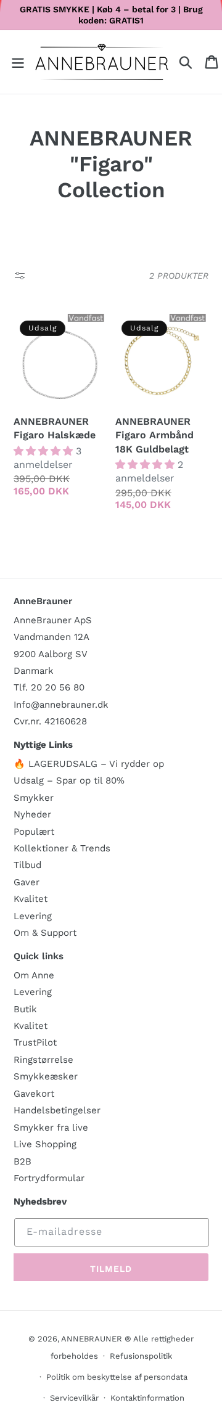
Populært (34, 831)
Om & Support (45, 932)
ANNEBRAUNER (91, 1338)
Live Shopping (45, 1144)
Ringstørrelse (43, 1059)
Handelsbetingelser (57, 1110)
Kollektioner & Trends (62, 848)
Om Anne (34, 975)
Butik (25, 1009)
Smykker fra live (51, 1127)
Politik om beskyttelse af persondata (116, 1377)
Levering (33, 916)
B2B (22, 1161)
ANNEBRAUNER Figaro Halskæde (55, 428)
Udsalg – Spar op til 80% (69, 780)
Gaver (26, 882)
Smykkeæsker (46, 1076)
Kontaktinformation (147, 1398)
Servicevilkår (74, 1398)
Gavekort (34, 1093)
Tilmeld (111, 1269)
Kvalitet (30, 898)
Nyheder (32, 814)
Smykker (34, 797)
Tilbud (27, 864)
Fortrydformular (49, 1178)
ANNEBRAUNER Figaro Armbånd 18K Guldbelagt (154, 435)
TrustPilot (35, 1042)
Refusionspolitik (141, 1356)
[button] (18, 62)
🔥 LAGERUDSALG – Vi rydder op (89, 763)
